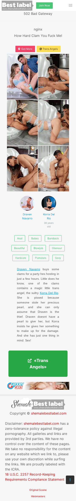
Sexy (58, 257)
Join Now (44, 5)
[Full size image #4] (22, 168)
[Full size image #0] (22, 76)
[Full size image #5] (53, 168)
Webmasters (38, 496)
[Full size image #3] (53, 122)
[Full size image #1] (53, 76)
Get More (26, 48)
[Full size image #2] (22, 122)
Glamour (57, 248)
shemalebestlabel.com (48, 413)
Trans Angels (50, 48)
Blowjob (38, 248)
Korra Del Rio (49, 218)
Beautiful (19, 248)
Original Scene (38, 489)
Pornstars (40, 257)
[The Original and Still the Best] (38, 388)
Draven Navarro (27, 216)
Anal (19, 238)
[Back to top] (70, 480)
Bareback (53, 238)
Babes (35, 238)
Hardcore (20, 257)
